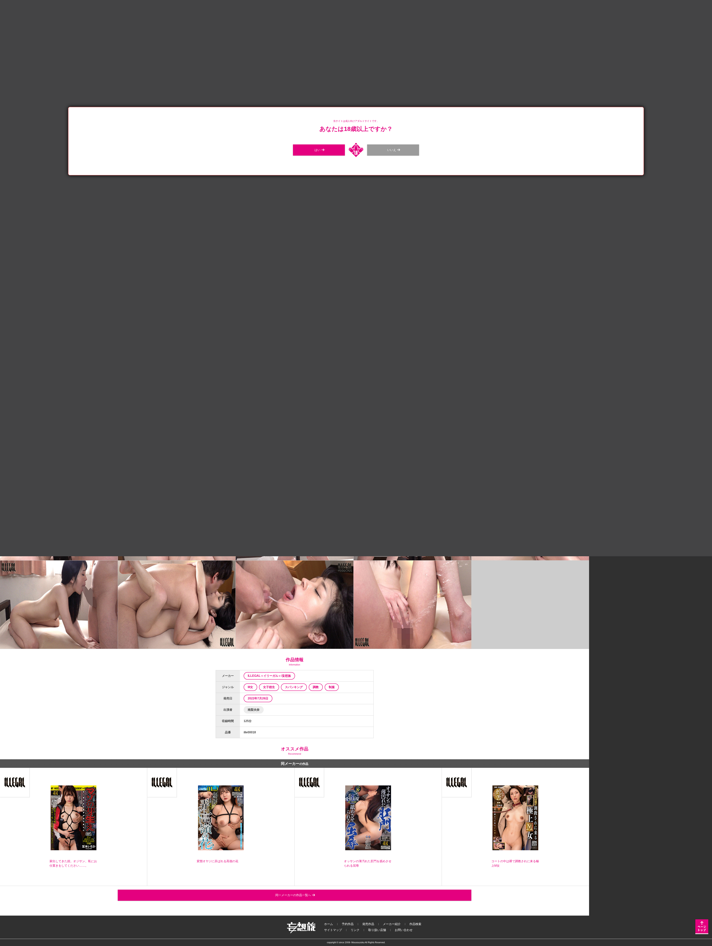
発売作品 (368, 924)
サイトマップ (333, 930)
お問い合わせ (404, 930)
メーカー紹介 (392, 924)
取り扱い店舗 (377, 930)
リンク (355, 930)
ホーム (328, 924)
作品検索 (415, 924)
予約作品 (348, 924)
